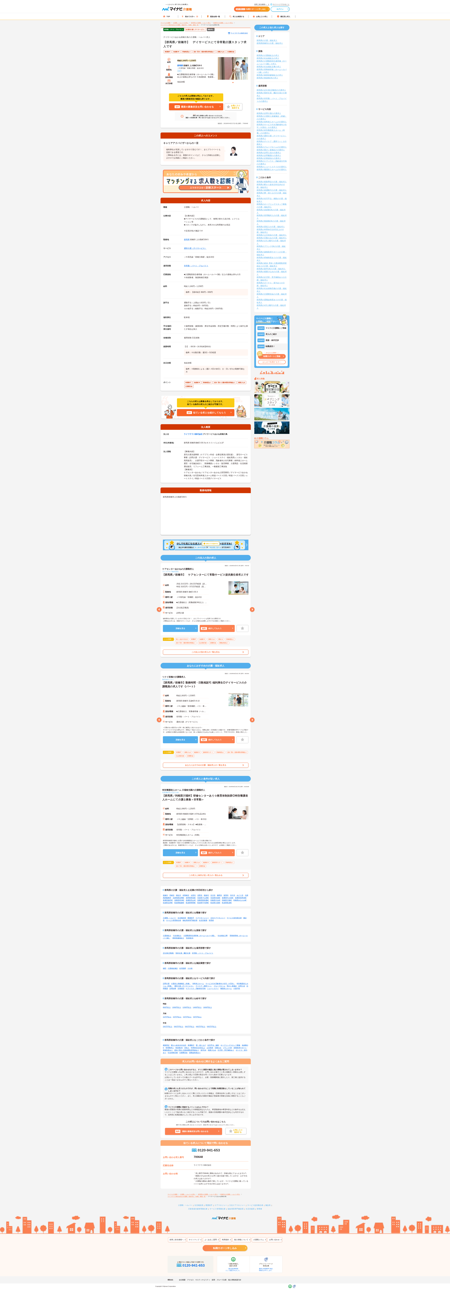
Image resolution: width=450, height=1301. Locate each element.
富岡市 (226, 895)
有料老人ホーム (198, 983)
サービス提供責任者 (234, 918)
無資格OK (189, 938)
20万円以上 (177, 1017)
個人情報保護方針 (234, 1280)
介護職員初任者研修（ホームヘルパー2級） (200, 936)
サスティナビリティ (202, 1280)
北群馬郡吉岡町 (178, 898)
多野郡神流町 (191, 898)
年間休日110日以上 (198, 1048)
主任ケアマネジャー (217, 918)
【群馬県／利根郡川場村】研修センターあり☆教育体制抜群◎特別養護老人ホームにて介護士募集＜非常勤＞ (205, 797)
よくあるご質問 (210, 1240)
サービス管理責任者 (173, 920)
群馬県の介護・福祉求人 (267, 40)
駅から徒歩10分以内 (178, 1045)
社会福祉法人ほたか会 (170, 792)
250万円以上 (167, 1026)
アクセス (190, 1280)
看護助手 (191, 918)
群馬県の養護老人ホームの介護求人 (272, 170)
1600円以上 (207, 1007)
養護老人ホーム (226, 988)
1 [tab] (232, 82)
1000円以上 (176, 1007)
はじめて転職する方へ (271, 362)
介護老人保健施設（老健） (181, 983)
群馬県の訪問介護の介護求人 (269, 113)
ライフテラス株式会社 (239, 33)
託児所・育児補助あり (226, 1050)
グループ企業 (222, 1280)
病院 (164, 968)
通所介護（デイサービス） (195, 248)
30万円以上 (197, 1017)
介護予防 (236, 988)
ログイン (280, 9)
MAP (179, 71)
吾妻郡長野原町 (241, 898)
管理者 (211, 920)
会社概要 (182, 1280)
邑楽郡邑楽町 (227, 903)
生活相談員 (182, 918)
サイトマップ (194, 1240)
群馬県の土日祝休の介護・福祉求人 (272, 235)
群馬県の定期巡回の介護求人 (269, 158)
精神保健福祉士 (178, 938)
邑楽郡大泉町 (215, 903)
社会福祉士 (177, 936)
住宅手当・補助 (213, 1045)
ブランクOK (227, 1048)
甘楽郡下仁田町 (203, 898)
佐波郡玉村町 (168, 903)
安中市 (232, 895)
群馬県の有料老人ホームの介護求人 (272, 122)
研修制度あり (168, 1050)
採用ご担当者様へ (177, 1240)
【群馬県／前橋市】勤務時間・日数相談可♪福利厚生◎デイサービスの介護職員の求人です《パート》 (204, 684)
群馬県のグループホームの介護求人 (272, 147)
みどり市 (240, 895)
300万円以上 (178, 1026)
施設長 (268, 1205)
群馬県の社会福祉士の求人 (268, 58)
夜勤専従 (166, 1045)
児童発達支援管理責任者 (197, 1209)
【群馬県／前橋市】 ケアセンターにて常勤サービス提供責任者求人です (205, 574)
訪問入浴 (241, 986)
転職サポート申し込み (225, 1248)
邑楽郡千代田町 (203, 903)
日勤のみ (218, 1048)
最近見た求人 (285, 16)
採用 (213, 1280)
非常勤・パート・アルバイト (196, 266)
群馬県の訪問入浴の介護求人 (269, 153)
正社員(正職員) (168, 953)
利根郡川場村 (227, 900)
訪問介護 (166, 983)
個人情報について (241, 1240)
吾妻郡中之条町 (227, 898)
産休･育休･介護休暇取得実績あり (186, 1050)
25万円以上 (187, 1017)
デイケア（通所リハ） (204, 986)
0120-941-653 (209, 1150)
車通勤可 (191, 1045)
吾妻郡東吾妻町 (203, 900)
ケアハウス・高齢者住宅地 (196, 988)
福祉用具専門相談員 (190, 920)
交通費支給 (183, 1053)
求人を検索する (238, 16)
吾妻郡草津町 (179, 900)
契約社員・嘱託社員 (183, 953)
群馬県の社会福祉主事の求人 (269, 67)
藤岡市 (219, 895)
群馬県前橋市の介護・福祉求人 (270, 43)
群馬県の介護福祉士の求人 (268, 55)
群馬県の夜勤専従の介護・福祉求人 (272, 182)
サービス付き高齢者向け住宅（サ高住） (220, 983)
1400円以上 (197, 1007)
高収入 (186, 1048)
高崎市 (171, 895)
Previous (159, 609)
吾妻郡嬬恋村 (168, 900)
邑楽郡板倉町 (179, 903)
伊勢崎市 (186, 895)
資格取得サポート (240, 1048)
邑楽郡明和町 (191, 903)
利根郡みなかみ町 (240, 900)
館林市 (206, 895)
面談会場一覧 (215, 16)
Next (252, 609)
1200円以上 (187, 1007)
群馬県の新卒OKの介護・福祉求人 (271, 269)
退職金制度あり (195, 1053)
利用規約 (225, 1240)
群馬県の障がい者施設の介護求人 (271, 150)
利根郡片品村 (215, 900)
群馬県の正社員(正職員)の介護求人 (271, 90)
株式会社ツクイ (168, 679)
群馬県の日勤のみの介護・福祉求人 (272, 238)
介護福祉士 (167, 936)
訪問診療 (172, 988)
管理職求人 (170, 1048)
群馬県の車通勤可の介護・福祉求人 (272, 190)
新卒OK (203, 1050)
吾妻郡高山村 (191, 900)
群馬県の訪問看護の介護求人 (269, 155)
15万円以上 (167, 1017)
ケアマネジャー (221, 1205)
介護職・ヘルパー (169, 918)
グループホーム (219, 986)
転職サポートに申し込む (251, 9)
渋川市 (212, 895)
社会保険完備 (173, 1053)
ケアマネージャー (202, 918)
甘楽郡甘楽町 (215, 898)
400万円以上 (200, 1026)
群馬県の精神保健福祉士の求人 (270, 75)
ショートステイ (213, 988)
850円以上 (167, 1007)
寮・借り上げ (201, 1045)
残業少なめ (212, 1050)
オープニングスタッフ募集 (230, 1045)
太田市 (193, 895)
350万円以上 (189, 1026)
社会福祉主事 (223, 936)
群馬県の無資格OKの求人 (267, 78)
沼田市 (199, 895)
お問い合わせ (274, 1240)
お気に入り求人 (262, 16)
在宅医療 (182, 968)
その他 (190, 968)
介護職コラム (258, 1240)
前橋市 (165, 895)
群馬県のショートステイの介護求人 (272, 167)
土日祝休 (210, 1048)
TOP (168, 16)
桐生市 (178, 895)
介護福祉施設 (173, 968)
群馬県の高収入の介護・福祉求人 (271, 227)
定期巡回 (181, 988)
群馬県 (180, 65)
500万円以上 (211, 1026)
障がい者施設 (232, 986)
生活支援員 (203, 920)
